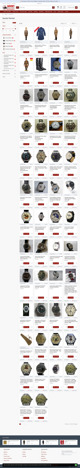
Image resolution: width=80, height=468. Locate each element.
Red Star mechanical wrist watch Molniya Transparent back (41, 199)
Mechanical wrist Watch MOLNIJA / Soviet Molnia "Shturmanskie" (26, 137)
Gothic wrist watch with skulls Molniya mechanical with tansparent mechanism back (70, 76)
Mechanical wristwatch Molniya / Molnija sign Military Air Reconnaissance (25, 168)
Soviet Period (22, 41)
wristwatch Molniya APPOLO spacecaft (25, 286)
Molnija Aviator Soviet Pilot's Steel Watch (40, 380)
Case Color (6, 70)
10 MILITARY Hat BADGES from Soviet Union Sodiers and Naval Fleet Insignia (71, 440)
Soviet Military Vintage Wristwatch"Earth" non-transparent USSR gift (55, 199)
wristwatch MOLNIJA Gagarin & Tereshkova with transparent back (69, 257)
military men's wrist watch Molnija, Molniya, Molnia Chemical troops (56, 168)
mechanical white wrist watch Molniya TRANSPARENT (55, 106)
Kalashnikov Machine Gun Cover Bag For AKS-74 (26, 351)
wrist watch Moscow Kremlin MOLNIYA (40, 257)
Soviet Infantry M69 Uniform (25, 76)
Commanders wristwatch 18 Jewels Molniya (56, 75)
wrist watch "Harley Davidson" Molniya (69, 227)
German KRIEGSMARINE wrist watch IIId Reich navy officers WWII (70, 321)
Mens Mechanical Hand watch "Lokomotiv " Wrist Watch (41, 168)
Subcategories (7, 34)
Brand (6, 14)
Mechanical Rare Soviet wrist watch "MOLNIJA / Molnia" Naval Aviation (40, 351)
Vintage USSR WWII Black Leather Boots (41, 75)
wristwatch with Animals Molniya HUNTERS (56, 286)
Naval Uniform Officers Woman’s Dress (40, 46)
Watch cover (6, 73)
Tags (4, 76)
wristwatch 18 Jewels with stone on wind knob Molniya (56, 257)
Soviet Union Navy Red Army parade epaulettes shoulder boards (14, 440)
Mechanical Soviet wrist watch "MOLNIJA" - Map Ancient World (55, 351)
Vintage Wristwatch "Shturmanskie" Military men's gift (70, 199)
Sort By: (62, 23)
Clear (15, 22)
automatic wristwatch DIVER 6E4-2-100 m (25, 321)
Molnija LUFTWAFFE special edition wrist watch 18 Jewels (55, 380)
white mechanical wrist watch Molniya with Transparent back (40, 228)
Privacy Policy (55, 464)
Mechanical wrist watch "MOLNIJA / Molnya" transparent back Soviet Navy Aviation (70, 107)
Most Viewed (6, 437)
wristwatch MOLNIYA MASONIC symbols (40, 286)
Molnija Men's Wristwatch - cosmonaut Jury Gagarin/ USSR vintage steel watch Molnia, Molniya (26, 381)
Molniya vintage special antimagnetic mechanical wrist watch (70, 168)
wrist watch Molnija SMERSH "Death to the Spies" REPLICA (25, 257)
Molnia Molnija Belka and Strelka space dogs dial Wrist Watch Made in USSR (70, 351)
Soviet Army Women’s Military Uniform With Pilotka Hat (69, 46)
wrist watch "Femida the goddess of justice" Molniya (56, 228)
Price (4, 26)
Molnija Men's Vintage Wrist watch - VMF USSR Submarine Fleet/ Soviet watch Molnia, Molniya (70, 381)
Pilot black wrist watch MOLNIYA (25, 198)
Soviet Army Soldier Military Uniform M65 (55, 46)
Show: (73, 23)
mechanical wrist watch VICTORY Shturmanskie (55, 137)
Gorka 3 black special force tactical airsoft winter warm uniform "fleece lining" (52, 440)
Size (4, 52)
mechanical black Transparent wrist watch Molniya (26, 106)
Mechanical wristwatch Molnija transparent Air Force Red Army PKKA (70, 137)
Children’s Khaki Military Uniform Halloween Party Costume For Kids (26, 46)
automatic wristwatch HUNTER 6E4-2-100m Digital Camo (40, 321)
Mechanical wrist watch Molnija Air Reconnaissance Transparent (40, 138)
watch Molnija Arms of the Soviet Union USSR (26, 227)
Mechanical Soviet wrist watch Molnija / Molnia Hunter (40, 106)
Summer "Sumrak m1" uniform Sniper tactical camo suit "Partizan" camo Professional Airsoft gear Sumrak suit (33, 440)
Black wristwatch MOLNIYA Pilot (54, 321)
